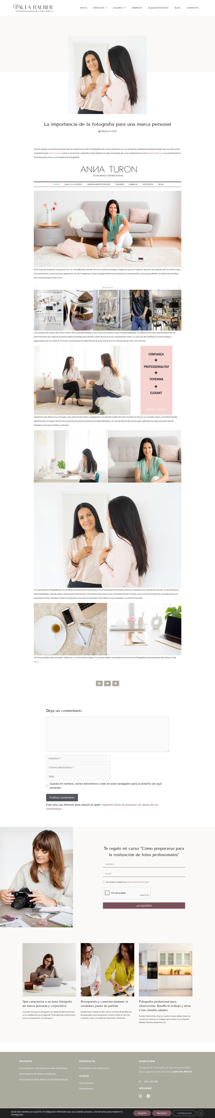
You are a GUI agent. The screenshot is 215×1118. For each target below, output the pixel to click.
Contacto (192, 8)
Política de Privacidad (137, 882)
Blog (178, 8)
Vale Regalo (86, 1083)
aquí (36, 661)
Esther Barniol (155, 153)
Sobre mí (137, 8)
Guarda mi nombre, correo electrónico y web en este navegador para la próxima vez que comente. (106, 785)
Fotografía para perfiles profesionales (43, 1079)
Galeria (117, 8)
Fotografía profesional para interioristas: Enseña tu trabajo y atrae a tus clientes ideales (165, 1006)
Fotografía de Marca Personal (38, 1074)
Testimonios (86, 1089)
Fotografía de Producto (94, 1068)
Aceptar (142, 1113)
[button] (99, 683)
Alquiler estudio (158, 8)
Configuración (184, 1113)
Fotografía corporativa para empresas (43, 1068)
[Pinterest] (148, 1096)
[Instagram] (140, 1096)
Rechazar (162, 1113)
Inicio (83, 8)
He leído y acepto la (127, 882)
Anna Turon (55, 153)
